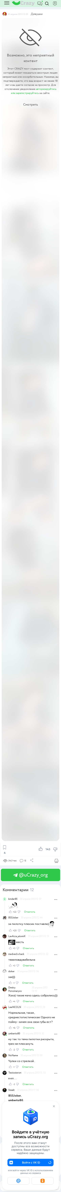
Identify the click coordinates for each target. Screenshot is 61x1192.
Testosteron (14, 1073)
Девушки (37, 14)
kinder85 (12, 899)
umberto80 (14, 1033)
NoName (13, 1055)
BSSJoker (13, 917)
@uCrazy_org (33, 875)
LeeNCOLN (14, 1007)
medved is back (16, 954)
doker (11, 971)
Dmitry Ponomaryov (15, 989)
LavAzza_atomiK (16, 936)
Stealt (11, 1090)
